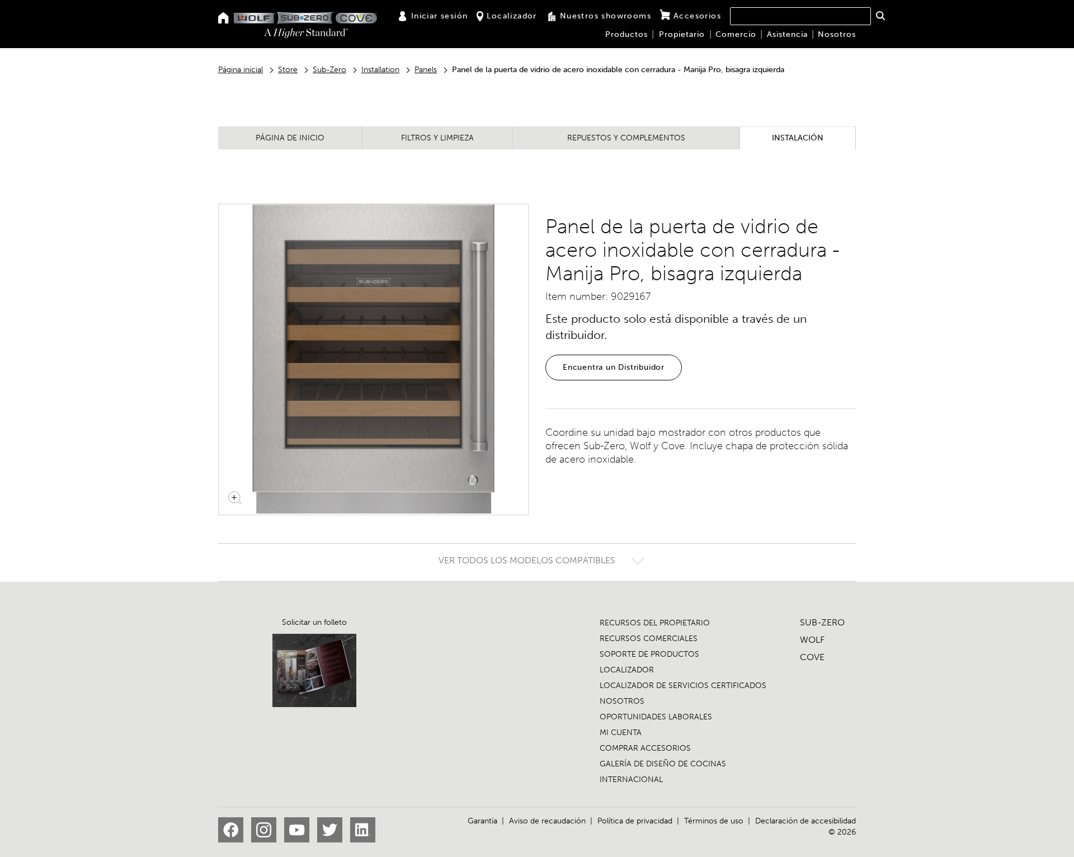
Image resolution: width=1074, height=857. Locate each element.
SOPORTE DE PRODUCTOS (649, 654)
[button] (880, 15)
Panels (425, 69)
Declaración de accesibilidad (805, 821)
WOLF (812, 639)
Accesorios (697, 16)
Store (288, 69)
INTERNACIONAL (631, 779)
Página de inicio (290, 138)
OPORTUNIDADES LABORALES (656, 717)
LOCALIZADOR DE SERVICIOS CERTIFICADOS (683, 685)
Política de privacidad (634, 821)
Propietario (682, 34)
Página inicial (240, 69)
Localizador (511, 16)
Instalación (797, 138)
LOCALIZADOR (627, 670)
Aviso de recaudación (547, 821)
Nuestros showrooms (605, 16)
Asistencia (787, 34)
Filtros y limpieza (437, 138)
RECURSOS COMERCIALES (649, 638)
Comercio (735, 34)
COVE (812, 657)
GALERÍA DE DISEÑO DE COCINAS (663, 764)
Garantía (482, 821)
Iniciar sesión (439, 16)
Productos (626, 34)
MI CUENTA (621, 732)
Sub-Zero (329, 69)
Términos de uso (713, 821)
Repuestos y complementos (626, 138)
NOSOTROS (622, 701)
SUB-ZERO (822, 622)
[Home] (223, 19)
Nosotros (837, 34)
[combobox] (800, 16)
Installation (380, 69)
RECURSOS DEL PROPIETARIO (655, 623)
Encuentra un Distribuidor (614, 367)
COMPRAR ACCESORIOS (645, 748)
